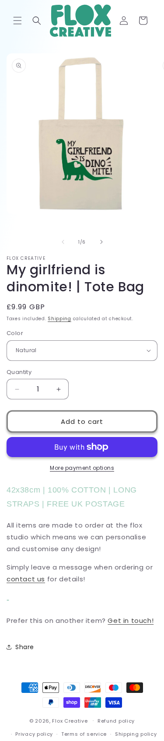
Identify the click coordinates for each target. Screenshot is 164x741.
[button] (17, 20)
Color (15, 333)
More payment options (82, 468)
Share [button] (24, 647)
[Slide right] (101, 242)
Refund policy (116, 720)
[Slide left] (63, 242)
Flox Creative (69, 720)
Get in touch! (131, 620)
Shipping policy (136, 734)
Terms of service (84, 734)
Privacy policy (34, 734)
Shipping (59, 318)
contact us (26, 579)
